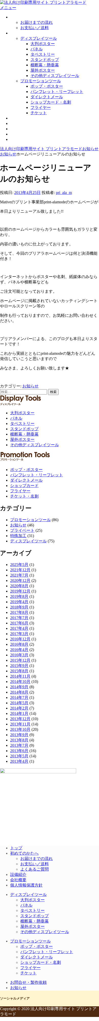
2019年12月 (20, 591)
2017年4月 (19, 628)
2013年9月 (19, 735)
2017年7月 (19, 618)
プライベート (22, 530)
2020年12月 (20, 580)
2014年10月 (20, 681)
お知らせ (18, 139)
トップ (16, 848)
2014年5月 (19, 703)
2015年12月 (20, 660)
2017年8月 (19, 612)
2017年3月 (19, 634)
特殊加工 (18, 536)
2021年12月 (20, 570)
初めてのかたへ (24, 17)
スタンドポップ (44, 59)
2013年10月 (20, 729)
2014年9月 (19, 687)
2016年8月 (19, 644)
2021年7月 (19, 575)
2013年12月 (20, 719)
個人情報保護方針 (26, 885)
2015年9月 (19, 665)
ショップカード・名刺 (50, 102)
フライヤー (40, 107)
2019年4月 (19, 602)
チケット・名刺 (24, 496)
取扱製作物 (20, 33)
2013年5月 (19, 756)
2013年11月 (20, 724)
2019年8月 (19, 596)
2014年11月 (20, 676)
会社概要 (18, 129)
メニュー (8, 8)
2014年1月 (19, 713)
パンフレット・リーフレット (56, 91)
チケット (38, 113)
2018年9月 (19, 607)
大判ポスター (42, 44)
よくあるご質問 (34, 869)
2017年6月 (19, 623)
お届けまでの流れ (36, 22)
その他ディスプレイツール (54, 75)
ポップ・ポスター (46, 86)
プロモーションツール (40, 81)
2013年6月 (19, 751)
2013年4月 (19, 761)
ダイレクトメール (46, 97)
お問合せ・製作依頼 (28, 134)
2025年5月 (19, 564)
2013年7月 (19, 745)
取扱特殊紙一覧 (24, 118)
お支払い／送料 (34, 28)
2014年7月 (19, 697)
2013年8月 (19, 740)
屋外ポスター (42, 70)
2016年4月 (19, 649)
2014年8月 (19, 692)
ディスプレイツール (38, 38)
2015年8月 (19, 671)
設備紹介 (18, 123)
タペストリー (42, 54)
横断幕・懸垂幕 (44, 65)
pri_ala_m (64, 192)
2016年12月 (20, 639)
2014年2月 (19, 708)
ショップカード (24, 485)
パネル (36, 49)
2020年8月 (19, 586)
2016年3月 (19, 655)
